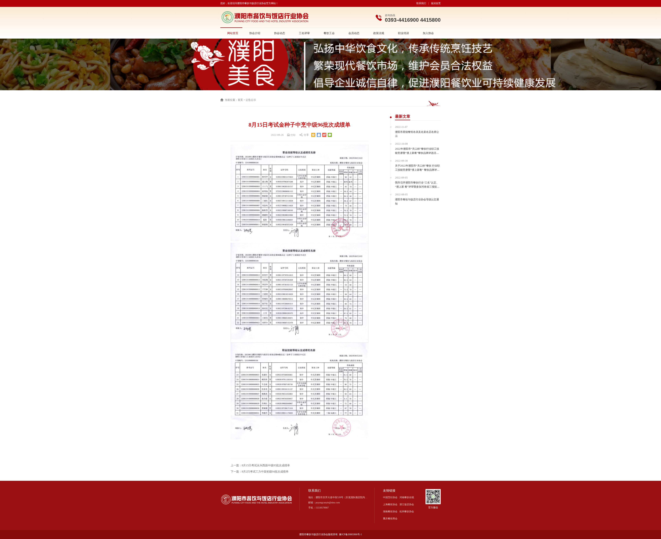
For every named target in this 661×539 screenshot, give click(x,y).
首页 (240, 100)
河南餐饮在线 (407, 497)
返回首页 (436, 3)
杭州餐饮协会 (407, 511)
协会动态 (279, 33)
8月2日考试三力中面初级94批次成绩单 (265, 471)
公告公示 (251, 100)
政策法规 (378, 33)
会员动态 (353, 33)
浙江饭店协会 (407, 504)
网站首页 (232, 33)
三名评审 (304, 33)
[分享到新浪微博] (324, 135)
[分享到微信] (330, 135)
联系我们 (421, 3)
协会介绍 (254, 33)
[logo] (265, 17)
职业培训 (403, 33)
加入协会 (428, 33)
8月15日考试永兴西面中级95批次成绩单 (266, 465)
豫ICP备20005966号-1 (350, 534)
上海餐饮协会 (390, 504)
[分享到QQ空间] (313, 135)
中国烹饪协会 (390, 497)
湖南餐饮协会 (390, 511)
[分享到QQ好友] (319, 135)
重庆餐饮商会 (390, 518)
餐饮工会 (329, 33)
